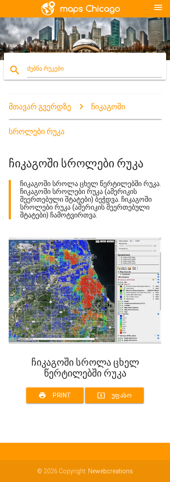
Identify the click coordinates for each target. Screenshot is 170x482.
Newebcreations (110, 471)
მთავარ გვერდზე (40, 106)
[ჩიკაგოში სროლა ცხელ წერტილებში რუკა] (85, 341)
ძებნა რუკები (45, 68)
